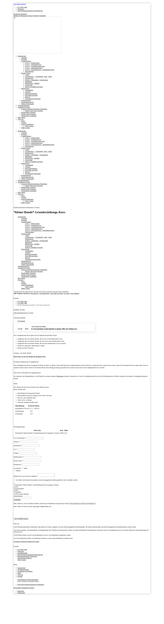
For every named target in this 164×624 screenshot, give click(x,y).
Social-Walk (28, 85)
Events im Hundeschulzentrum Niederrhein (34, 109)
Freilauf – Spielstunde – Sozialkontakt (36, 80)
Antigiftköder (29, 90)
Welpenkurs (60, 376)
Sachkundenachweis (27, 102)
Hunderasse (18, 464)
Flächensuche (29, 78)
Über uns (20, 119)
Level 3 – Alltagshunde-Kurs (33, 68)
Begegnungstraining (31, 93)
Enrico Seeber (29, 126)
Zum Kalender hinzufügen (39, 326)
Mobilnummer (18, 457)
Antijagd (27, 92)
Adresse (17, 442)
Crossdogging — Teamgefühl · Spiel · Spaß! (38, 76)
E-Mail (16, 453)
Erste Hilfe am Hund (31, 95)
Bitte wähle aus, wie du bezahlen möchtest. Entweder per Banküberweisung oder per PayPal (41, 503)
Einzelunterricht (26, 100)
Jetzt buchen (85, 329)
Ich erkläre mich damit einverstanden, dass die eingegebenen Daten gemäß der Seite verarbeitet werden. (47, 480)
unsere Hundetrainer (27, 124)
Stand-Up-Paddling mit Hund (34, 87)
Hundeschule (21, 56)
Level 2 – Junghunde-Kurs (33, 64)
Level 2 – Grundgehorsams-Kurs (35, 66)
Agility (27, 75)
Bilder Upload (25, 128)
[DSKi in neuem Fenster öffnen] (27, 579)
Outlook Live (73, 329)
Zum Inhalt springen (20, 4)
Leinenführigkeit (44, 293)
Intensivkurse (25, 88)
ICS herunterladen (37, 329)
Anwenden (17, 500)
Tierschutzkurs (29, 71)
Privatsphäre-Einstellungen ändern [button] (24, 588)
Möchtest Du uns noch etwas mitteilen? (26, 476)
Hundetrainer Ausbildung (28, 116)
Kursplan (24, 59)
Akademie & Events (23, 107)
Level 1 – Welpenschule (32, 63)
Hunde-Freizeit (25, 73)
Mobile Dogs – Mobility (32, 83)
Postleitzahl (18, 445)
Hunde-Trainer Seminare (28, 114)
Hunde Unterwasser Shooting (34, 111)
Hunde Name (18, 461)
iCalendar (58, 329)
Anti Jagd (66, 293)
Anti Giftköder (74, 293)
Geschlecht (17, 468)
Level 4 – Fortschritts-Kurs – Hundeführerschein (39, 70)
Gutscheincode (18, 496)
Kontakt (23, 122)
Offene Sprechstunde (27, 104)
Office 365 (65, 329)
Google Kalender (49, 329)
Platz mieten (21, 117)
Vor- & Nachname (20, 438)
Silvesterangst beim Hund (32, 99)
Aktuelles (24, 58)
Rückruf (27, 97)
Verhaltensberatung (23, 105)
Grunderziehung (26, 61)
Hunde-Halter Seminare (28, 112)
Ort (15, 449)
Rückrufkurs (34, 293)
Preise (23, 121)
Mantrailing (28, 82)
